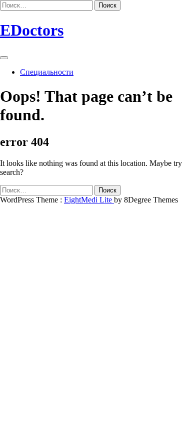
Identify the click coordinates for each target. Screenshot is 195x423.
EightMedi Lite (89, 199)
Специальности (47, 72)
